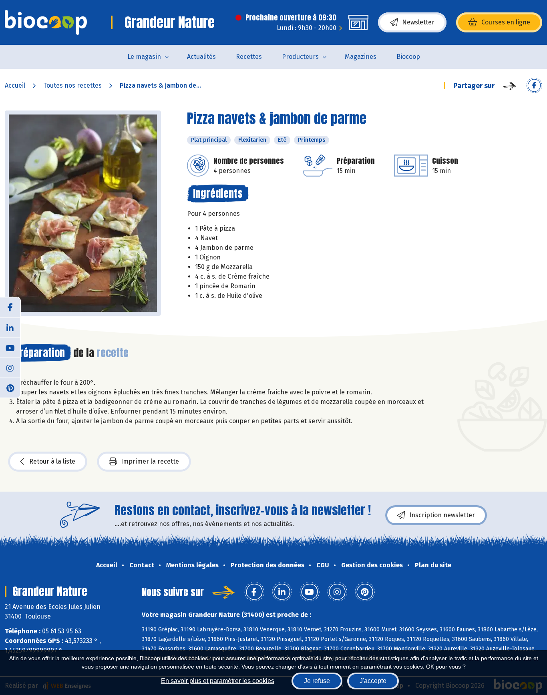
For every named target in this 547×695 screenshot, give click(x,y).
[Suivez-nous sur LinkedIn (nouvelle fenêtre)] (10, 327)
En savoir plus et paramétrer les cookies (217, 680)
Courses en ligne (505, 22)
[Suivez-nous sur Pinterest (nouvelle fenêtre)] (10, 388)
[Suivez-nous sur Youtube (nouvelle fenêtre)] (10, 347)
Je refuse (317, 680)
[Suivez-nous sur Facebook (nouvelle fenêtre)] (10, 307)
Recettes (249, 56)
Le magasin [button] (144, 56)
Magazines (360, 56)
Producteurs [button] (300, 56)
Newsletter (418, 22)
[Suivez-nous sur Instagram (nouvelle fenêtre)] (10, 368)
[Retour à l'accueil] (46, 22)
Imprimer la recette (150, 461)
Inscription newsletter (442, 515)
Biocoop (408, 56)
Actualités (201, 56)
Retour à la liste (52, 461)
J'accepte (373, 680)
